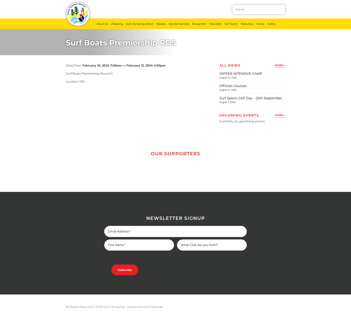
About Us (102, 23)
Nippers (161, 23)
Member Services (179, 23)
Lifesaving (117, 23)
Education (216, 23)
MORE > (280, 65)
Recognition (199, 23)
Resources (247, 23)
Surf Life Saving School (139, 23)
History (260, 23)
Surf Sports (231, 23)
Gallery (271, 23)
